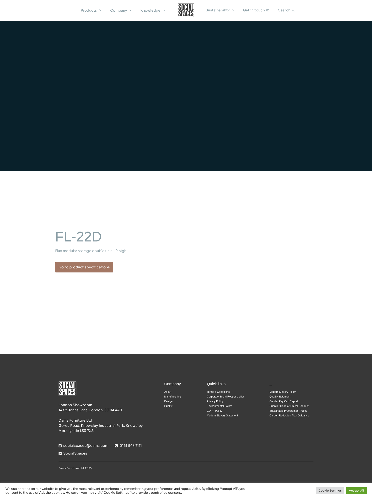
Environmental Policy (219, 406)
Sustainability (218, 10)
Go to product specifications (84, 267)
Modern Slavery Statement (222, 415)
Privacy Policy (215, 401)
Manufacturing (172, 396)
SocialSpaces (75, 453)
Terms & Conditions (218, 391)
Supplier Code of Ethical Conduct (289, 406)
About (167, 391)
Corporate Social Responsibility (225, 396)
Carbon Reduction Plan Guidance (289, 415)
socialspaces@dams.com (85, 445)
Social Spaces (186, 10)
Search (284, 10)
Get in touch (254, 10)
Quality (168, 406)
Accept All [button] (356, 490)
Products (89, 10)
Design (168, 401)
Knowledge (150, 10)
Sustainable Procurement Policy (288, 410)
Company (118, 10)
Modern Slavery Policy (283, 391)
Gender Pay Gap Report (284, 401)
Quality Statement (280, 396)
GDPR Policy (214, 410)
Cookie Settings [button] (330, 490)
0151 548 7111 (130, 445)
